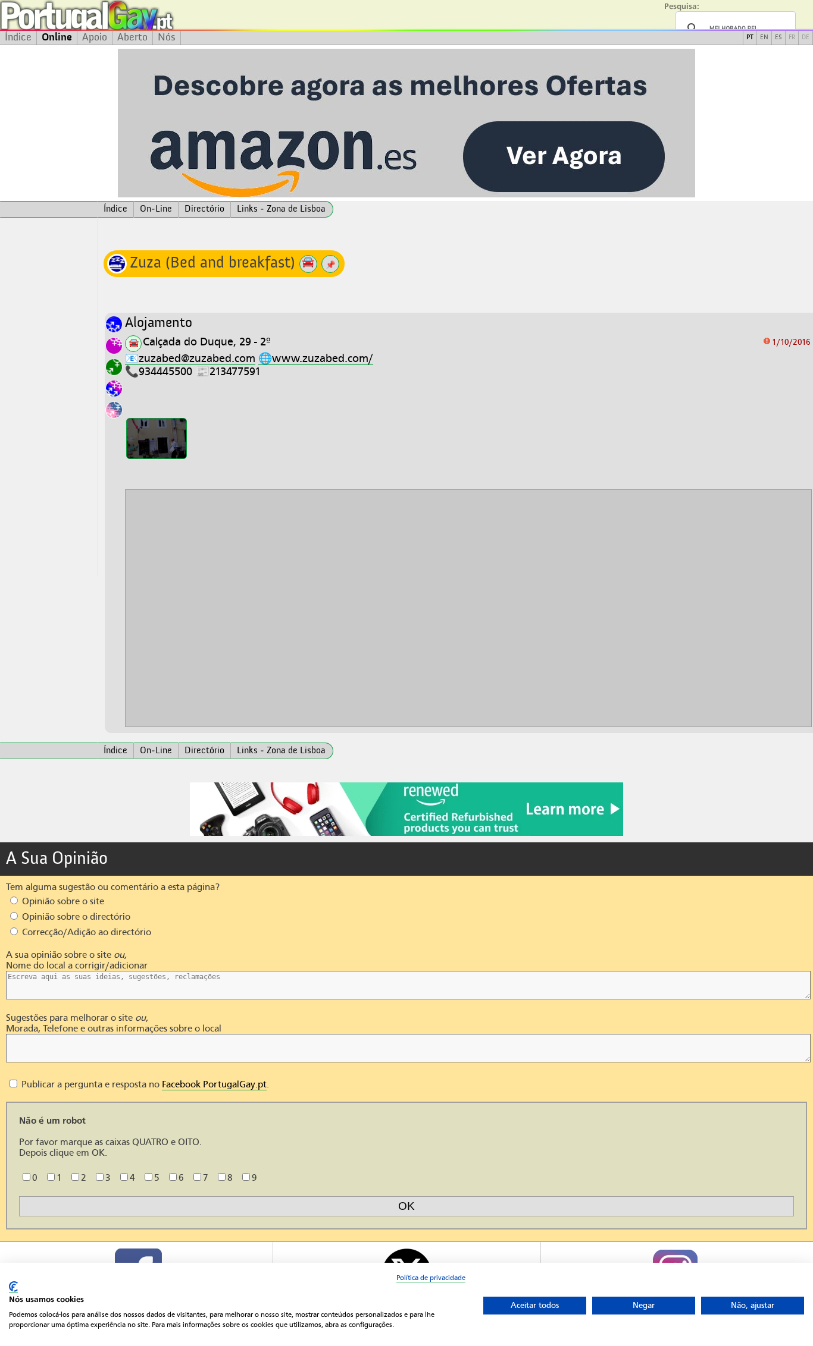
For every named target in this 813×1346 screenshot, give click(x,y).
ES (778, 37)
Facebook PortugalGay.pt (214, 1084)
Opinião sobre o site (62, 901)
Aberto (132, 37)
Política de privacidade (430, 1277)
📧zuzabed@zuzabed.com (190, 358)
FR (792, 37)
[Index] (49, 209)
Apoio (94, 37)
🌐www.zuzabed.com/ (315, 358)
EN (764, 37)
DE (805, 37)
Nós (167, 37)
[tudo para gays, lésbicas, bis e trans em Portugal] (119, 15)
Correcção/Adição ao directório (85, 932)
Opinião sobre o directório (75, 916)
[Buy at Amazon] (406, 834)
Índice (18, 37)
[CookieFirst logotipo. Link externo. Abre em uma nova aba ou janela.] (13, 1286)
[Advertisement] (49, 397)
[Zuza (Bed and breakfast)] (156, 438)
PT (749, 37)
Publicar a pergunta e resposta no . (144, 1084)
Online (57, 37)
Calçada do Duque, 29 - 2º (207, 341)
